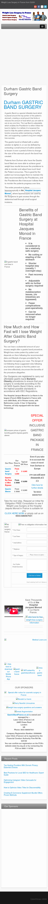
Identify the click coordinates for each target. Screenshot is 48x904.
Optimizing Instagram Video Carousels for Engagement (20, 781)
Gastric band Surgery (8, 471)
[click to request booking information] (24, 703)
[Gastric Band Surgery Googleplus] (35, 6)
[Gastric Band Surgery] (24, 16)
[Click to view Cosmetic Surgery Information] (24, 711)
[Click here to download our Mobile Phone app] (8, 671)
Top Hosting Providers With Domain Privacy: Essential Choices (21, 766)
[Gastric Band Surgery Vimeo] (42, 6)
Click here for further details (37, 486)
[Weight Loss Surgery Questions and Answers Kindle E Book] (24, 707)
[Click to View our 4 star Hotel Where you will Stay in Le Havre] (23, 698)
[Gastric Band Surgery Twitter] (45, 6)
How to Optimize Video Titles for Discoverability (22, 787)
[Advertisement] (24, 57)
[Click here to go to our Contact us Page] (34, 619)
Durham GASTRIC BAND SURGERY (23, 104)
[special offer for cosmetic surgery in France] (23, 693)
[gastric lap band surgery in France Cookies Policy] (39, 671)
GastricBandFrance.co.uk (18, 714)
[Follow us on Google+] (17, 671)
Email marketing (31, 582)
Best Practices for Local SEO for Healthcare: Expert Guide (24, 773)
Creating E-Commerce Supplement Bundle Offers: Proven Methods (23, 794)
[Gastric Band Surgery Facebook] (38, 6)
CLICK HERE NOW (14, 513)
